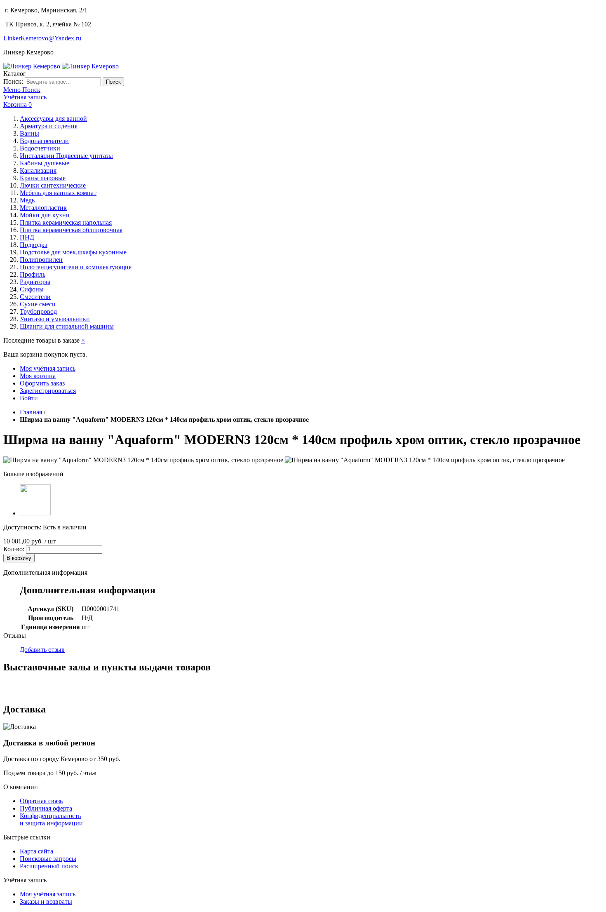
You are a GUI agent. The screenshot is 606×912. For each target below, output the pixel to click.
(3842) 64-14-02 (113, 10)
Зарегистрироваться (48, 390)
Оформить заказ (42, 383)
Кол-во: (13, 548)
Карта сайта (36, 851)
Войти (29, 398)
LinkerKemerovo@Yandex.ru (42, 38)
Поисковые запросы (48, 858)
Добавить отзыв (42, 649)
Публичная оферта (46, 808)
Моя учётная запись (47, 368)
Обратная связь (41, 800)
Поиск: (13, 81)
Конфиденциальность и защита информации (51, 819)
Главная (31, 412)
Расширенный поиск (49, 866)
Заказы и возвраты (46, 901)
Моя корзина (38, 375)
